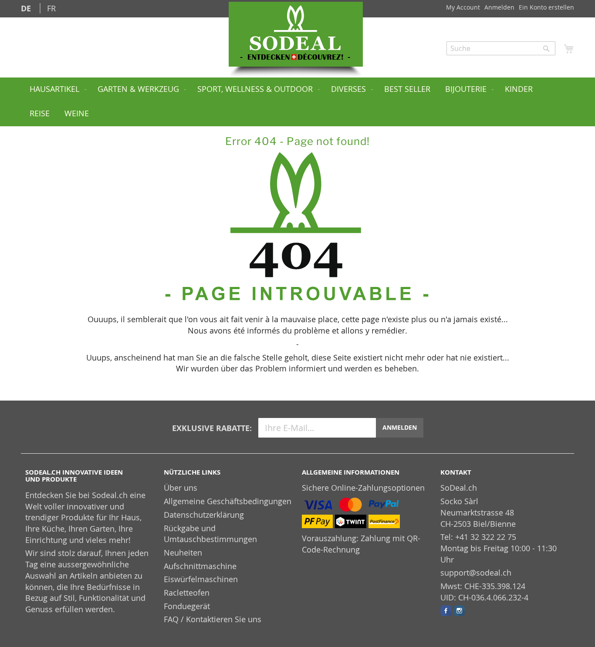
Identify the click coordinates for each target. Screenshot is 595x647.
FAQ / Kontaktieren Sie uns (212, 619)
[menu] (297, 102)
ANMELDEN (399, 427)
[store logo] (296, 34)
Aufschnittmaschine (200, 566)
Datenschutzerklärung (204, 514)
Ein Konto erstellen (546, 7)
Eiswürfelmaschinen (201, 579)
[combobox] (500, 48)
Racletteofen (187, 592)
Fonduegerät (187, 606)
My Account (463, 7)
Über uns (180, 487)
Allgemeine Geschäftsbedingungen (227, 501)
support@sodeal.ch (475, 572)
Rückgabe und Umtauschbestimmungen (210, 534)
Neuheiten (183, 552)
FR (51, 8)
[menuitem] (56, 90)
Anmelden (499, 7)
